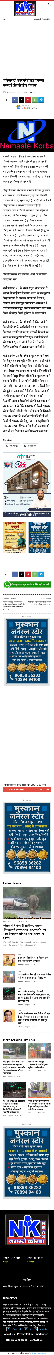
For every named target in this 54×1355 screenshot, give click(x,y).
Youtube (44, 1329)
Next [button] (47, 484)
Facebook (17, 1329)
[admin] (5, 92)
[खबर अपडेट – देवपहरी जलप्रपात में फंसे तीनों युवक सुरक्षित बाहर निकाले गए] (9, 977)
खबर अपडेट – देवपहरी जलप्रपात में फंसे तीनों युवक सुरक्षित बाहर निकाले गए (38, 1065)
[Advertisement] (27, 50)
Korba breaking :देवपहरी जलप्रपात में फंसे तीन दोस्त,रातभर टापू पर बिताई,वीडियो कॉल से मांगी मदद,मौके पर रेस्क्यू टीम (14, 1106)
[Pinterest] (28, 100)
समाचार (5, 19)
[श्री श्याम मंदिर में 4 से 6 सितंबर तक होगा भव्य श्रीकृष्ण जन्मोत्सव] (9, 960)
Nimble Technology (39, 1353)
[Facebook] (15, 100)
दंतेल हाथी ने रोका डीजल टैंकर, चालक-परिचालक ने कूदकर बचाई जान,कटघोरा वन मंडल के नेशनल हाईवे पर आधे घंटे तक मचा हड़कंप (14, 1067)
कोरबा (4, 921)
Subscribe (44, 789)
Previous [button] (6, 484)
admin (12, 92)
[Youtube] (36, 1329)
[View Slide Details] (27, 585)
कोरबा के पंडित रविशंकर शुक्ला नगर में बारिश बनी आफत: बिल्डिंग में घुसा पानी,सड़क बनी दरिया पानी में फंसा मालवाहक (39, 1105)
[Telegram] (41, 100)
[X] (21, 100)
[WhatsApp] (35, 100)
